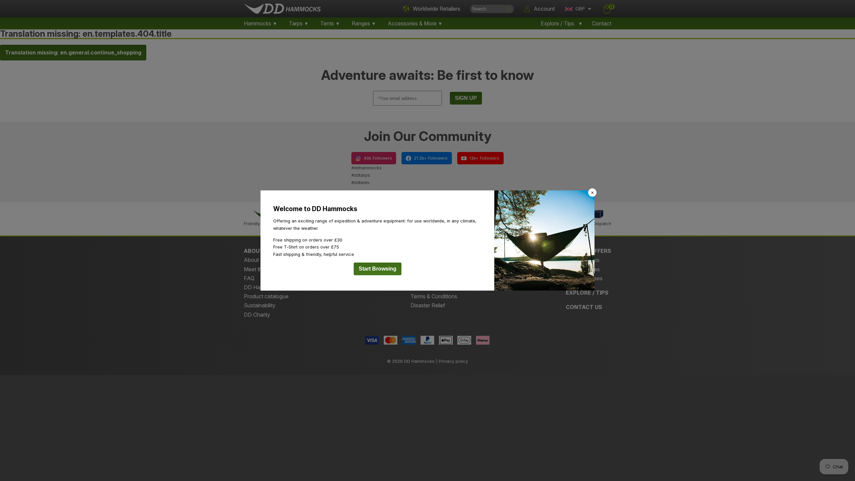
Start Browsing (377, 269)
